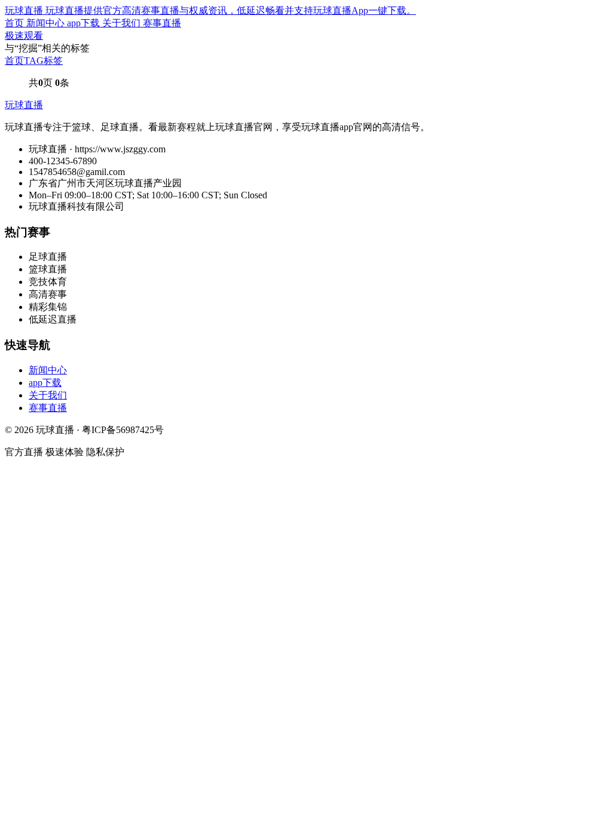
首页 (15, 23)
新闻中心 (46, 23)
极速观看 (24, 35)
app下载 (84, 23)
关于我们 (122, 23)
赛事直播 (162, 23)
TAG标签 (43, 61)
